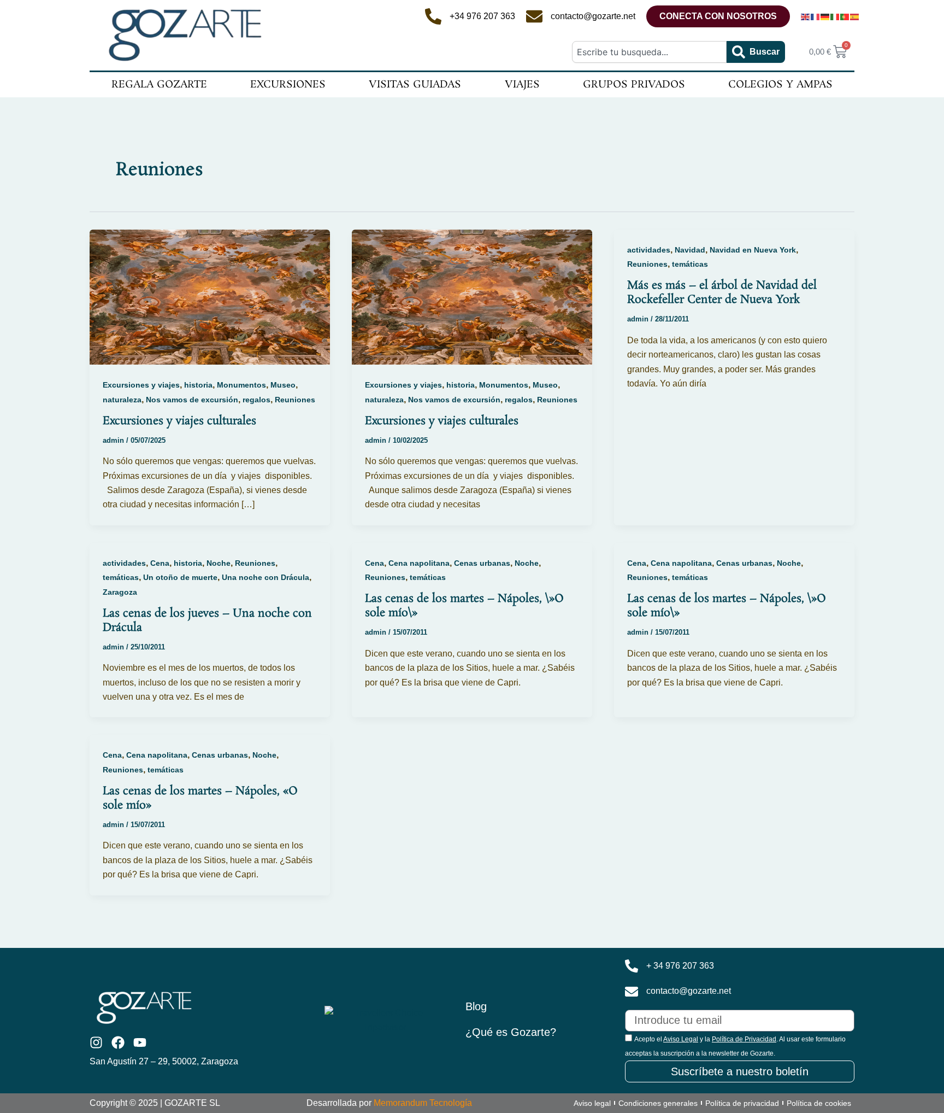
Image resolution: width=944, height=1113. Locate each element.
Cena (159, 563)
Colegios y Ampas (780, 85)
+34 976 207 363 (482, 16)
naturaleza (122, 399)
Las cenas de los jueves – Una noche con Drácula (207, 620)
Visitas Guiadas (415, 85)
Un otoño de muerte (180, 577)
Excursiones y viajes (141, 384)
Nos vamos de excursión (192, 399)
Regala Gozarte (159, 85)
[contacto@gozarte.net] (534, 16)
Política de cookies (819, 1103)
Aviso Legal (680, 1039)
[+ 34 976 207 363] (631, 966)
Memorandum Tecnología (423, 1103)
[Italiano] (835, 16)
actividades (648, 249)
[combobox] (649, 52)
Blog (476, 1006)
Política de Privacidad (744, 1039)
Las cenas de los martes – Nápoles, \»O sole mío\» (464, 605)
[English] (806, 16)
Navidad (690, 249)
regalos (256, 399)
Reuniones (295, 399)
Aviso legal (592, 1103)
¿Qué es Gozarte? (510, 1032)
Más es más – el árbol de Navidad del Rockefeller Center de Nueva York (722, 292)
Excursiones (288, 85)
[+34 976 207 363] (433, 16)
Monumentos (241, 384)
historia (198, 384)
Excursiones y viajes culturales (179, 421)
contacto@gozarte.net (593, 16)
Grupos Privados (634, 85)
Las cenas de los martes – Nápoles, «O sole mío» (200, 798)
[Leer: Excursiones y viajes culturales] (210, 296)
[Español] (855, 16)
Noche (218, 563)
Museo (283, 384)
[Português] (845, 16)
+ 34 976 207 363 (680, 965)
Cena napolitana (419, 563)
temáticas (690, 264)
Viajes (522, 85)
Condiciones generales (658, 1103)
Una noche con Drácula (265, 577)
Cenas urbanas (482, 563)
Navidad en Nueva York (753, 249)
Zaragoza (120, 592)
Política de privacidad (742, 1103)
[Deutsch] (825, 16)
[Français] (816, 16)
